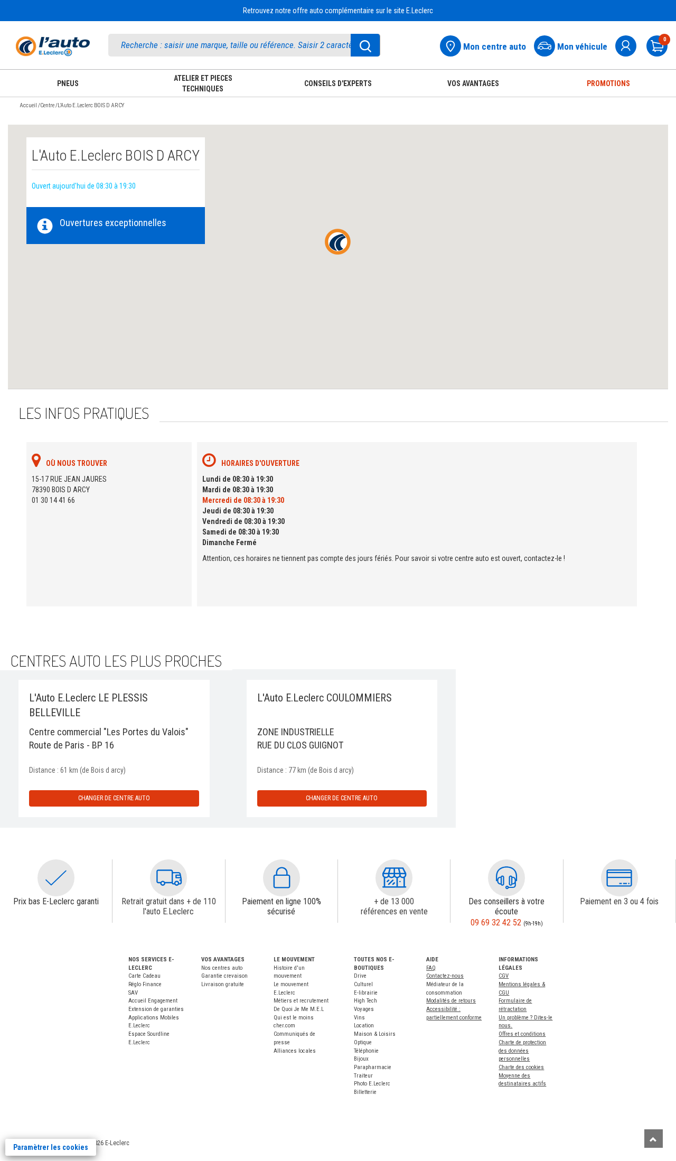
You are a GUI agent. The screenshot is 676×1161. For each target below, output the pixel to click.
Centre (47, 105)
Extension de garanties (156, 1009)
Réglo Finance (145, 984)
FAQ (431, 968)
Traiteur (363, 1075)
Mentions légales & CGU (522, 988)
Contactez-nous (445, 975)
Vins (359, 1017)
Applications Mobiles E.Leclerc (153, 1021)
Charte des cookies (521, 1067)
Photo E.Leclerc (372, 1083)
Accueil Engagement (152, 1000)
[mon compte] (630, 45)
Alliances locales (295, 1050)
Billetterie (365, 1092)
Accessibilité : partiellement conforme (454, 1013)
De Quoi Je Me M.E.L (299, 1009)
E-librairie (366, 992)
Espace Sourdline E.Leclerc (149, 1038)
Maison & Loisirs (375, 1034)
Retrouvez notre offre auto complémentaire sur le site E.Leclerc (338, 10)
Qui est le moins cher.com (294, 1021)
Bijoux (361, 1058)
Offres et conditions (522, 1034)
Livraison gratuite (222, 984)
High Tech (365, 1000)
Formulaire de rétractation (515, 1005)
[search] (244, 45)
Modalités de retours (451, 1000)
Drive (360, 975)
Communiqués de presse (294, 1038)
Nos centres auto (221, 968)
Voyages (364, 1009)
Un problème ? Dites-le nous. (525, 1021)
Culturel (363, 984)
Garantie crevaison (224, 975)
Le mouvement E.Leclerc (291, 988)
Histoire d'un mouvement (289, 972)
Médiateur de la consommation (445, 988)
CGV (504, 975)
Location (364, 1025)
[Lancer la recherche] (365, 45)
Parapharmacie (372, 1067)
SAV (133, 992)
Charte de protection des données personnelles (522, 1050)
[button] (55, 877)
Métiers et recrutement (301, 1000)
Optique (363, 1042)
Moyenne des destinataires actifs (522, 1080)
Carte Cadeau (144, 975)
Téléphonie (366, 1050)
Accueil (28, 105)
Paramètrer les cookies (50, 1147)
